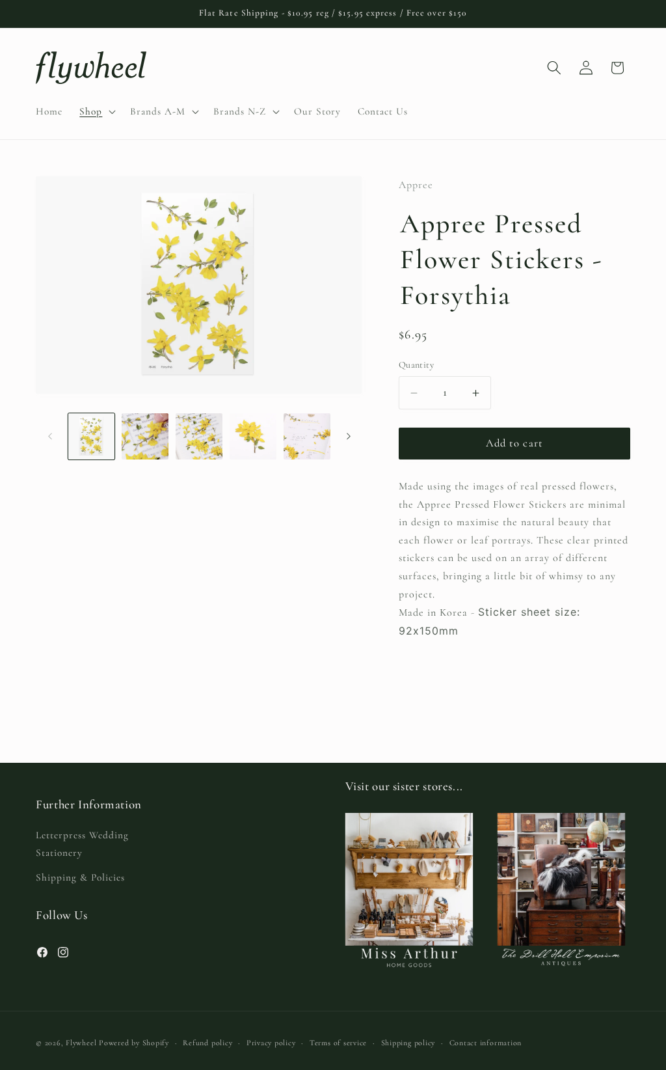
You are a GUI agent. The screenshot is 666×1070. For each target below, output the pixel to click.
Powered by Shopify (134, 1042)
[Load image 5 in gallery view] (307, 436)
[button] (96, 111)
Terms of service (338, 1042)
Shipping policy (408, 1042)
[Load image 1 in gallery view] (91, 436)
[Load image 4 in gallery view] (253, 436)
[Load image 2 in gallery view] (145, 436)
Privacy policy (271, 1042)
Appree (416, 184)
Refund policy (207, 1042)
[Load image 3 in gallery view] (199, 436)
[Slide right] (348, 436)
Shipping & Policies (80, 877)
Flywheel (81, 1042)
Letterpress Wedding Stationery (82, 843)
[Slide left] (50, 436)
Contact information (485, 1042)
